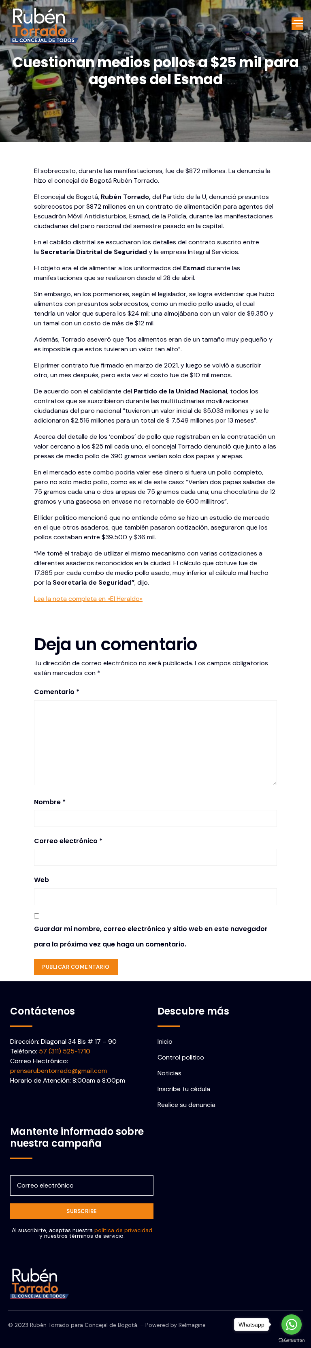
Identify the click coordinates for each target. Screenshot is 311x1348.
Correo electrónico (68, 841)
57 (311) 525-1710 (64, 1051)
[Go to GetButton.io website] (292, 1339)
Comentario (56, 691)
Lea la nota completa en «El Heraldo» (88, 598)
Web (41, 879)
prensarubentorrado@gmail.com (58, 1070)
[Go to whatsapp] (291, 1324)
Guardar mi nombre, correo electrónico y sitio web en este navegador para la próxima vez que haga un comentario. (151, 936)
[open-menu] (297, 23)
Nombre (50, 802)
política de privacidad (123, 1230)
